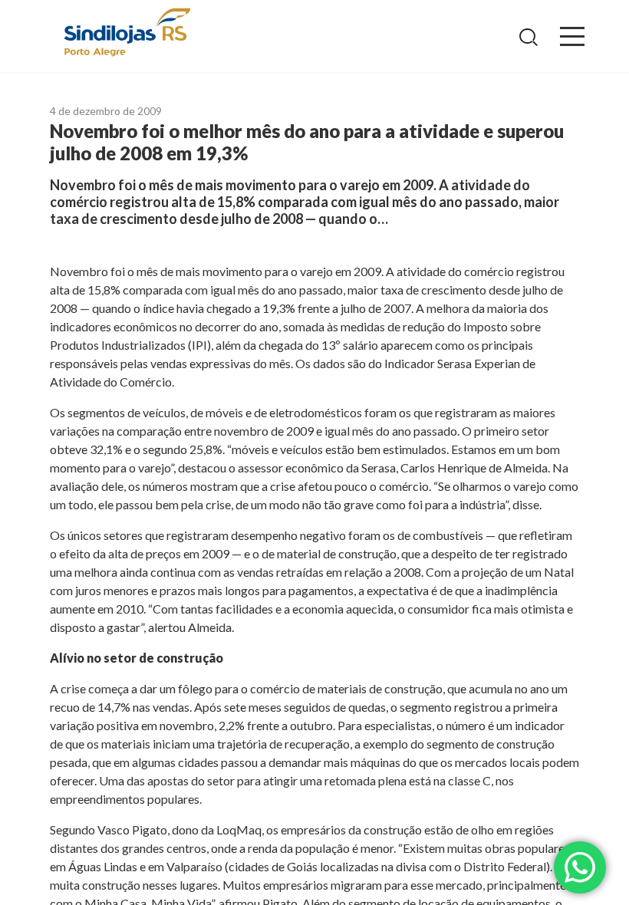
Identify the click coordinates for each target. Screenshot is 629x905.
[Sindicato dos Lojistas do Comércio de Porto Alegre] (126, 33)
